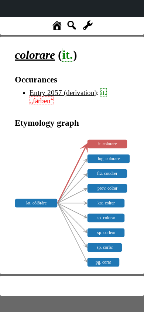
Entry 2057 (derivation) (63, 92)
